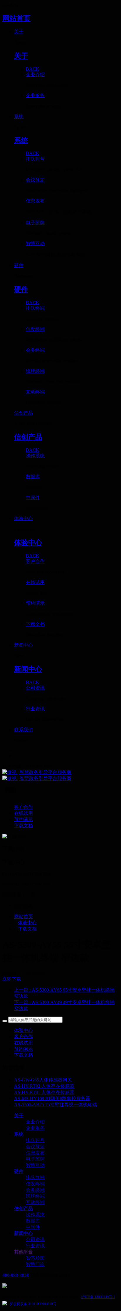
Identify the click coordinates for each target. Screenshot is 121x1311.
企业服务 (35, 1127)
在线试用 (23, 1042)
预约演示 (23, 1048)
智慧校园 (35, 1258)
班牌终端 (35, 1196)
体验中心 (27, 922)
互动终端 (35, 1202)
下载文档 (27, 928)
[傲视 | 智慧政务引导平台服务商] (60, 775)
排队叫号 (35, 1140)
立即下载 (11, 978)
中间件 (33, 1227)
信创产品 (23, 1208)
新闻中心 (23, 1233)
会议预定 (35, 1146)
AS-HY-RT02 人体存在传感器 (44, 1086)
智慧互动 (35, 1165)
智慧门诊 (35, 1264)
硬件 (18, 1171)
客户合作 (23, 1036)
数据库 (33, 1220)
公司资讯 (35, 1239)
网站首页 (16, 18)
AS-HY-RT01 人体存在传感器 (44, 1092)
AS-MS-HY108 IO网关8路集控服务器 (52, 1098)
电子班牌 (35, 1158)
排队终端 (35, 1177)
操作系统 (35, 1214)
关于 (18, 1115)
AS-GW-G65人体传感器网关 (43, 1079)
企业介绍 (35, 1121)
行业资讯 (35, 1245)
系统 (18, 1134)
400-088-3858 (15, 1275)
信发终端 (35, 1183)
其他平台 (23, 1251)
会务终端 (35, 1189)
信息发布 (35, 1152)
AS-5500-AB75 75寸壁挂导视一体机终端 (55, 1104)
